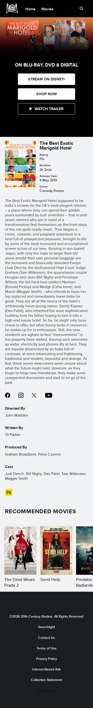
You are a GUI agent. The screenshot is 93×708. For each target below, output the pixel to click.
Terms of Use (46, 648)
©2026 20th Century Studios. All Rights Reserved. (46, 616)
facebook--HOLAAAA (7, 395)
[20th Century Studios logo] (46, 602)
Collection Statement (46, 679)
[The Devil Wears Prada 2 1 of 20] (20, 550)
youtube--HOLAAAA (48, 395)
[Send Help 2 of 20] (56, 550)
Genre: (44, 186)
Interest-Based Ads (46, 669)
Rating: (44, 155)
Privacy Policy (46, 658)
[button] (46, 109)
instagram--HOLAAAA (21, 395)
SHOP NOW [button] (46, 94)
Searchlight (46, 626)
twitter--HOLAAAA (34, 395)
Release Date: (49, 176)
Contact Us (46, 637)
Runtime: (45, 165)
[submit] (81, 8)
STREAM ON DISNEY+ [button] (46, 79)
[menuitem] (30, 8)
